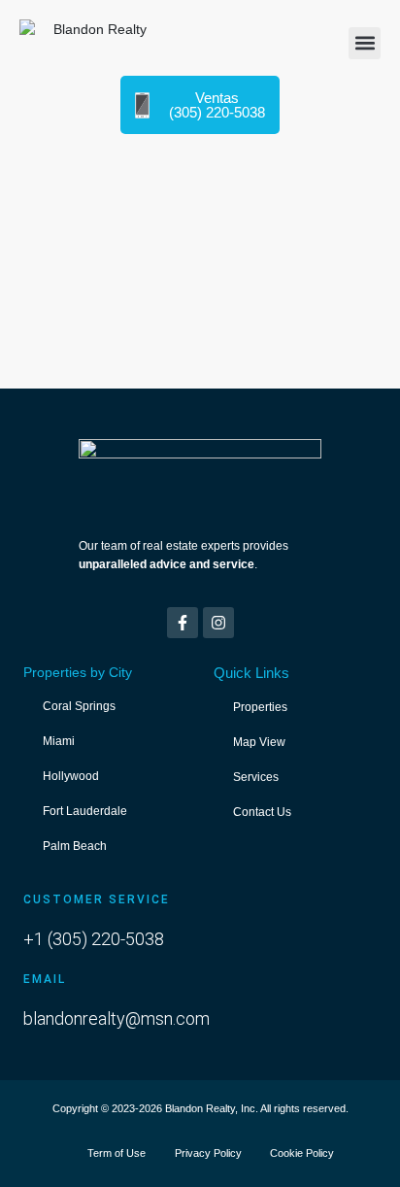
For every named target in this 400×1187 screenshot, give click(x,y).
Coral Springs (79, 706)
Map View (259, 742)
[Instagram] (218, 622)
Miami (59, 741)
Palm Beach (75, 846)
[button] (365, 43)
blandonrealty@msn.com (116, 1018)
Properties (260, 707)
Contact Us (262, 812)
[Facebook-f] (182, 622)
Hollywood (71, 776)
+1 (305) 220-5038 (93, 939)
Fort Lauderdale (85, 811)
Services (256, 777)
